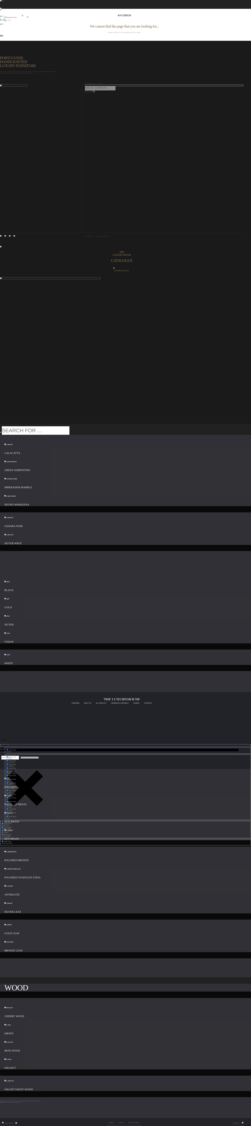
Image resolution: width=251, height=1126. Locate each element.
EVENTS (121, 1122)
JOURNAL (136, 703)
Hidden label (12, 750)
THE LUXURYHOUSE (122, 699)
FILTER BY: (236, 1123)
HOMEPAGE (76, 703)
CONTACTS (148, 703)
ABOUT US (87, 703)
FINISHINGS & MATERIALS (120, 703)
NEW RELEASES (134, 1122)
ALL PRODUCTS (101, 703)
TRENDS (111, 1122)
